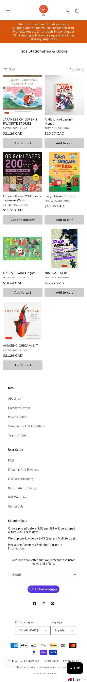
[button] (8, 10)
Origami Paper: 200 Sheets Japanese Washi (22, 198)
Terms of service (26, 667)
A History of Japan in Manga (59, 121)
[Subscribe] (74, 574)
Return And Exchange (22, 488)
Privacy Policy (17, 417)
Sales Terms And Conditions (27, 426)
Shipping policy (48, 667)
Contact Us (15, 506)
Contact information (45, 673)
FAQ (11, 460)
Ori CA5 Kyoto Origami (19, 273)
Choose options (23, 219)
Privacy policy (71, 660)
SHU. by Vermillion (28, 660)
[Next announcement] (79, 31)
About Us (14, 398)
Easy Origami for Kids (60, 196)
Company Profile (19, 408)
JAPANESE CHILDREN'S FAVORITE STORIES (20, 121)
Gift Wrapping (17, 497)
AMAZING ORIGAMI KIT (20, 345)
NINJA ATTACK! (56, 273)
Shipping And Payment (23, 469)
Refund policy (51, 660)
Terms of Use (17, 435)
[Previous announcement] (7, 31)
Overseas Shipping (20, 478)
